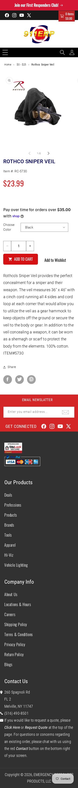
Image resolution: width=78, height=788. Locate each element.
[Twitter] (19, 379)
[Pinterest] (31, 379)
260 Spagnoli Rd (17, 692)
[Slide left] (29, 153)
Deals (8, 495)
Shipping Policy (15, 624)
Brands (9, 525)
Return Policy (14, 654)
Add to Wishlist (55, 260)
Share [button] (12, 367)
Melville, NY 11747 (18, 706)
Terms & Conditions (18, 634)
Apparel (10, 545)
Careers (9, 614)
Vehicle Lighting (16, 565)
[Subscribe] (65, 412)
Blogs (8, 664)
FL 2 (7, 699)
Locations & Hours (17, 604)
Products (10, 515)
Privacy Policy (14, 644)
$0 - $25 (21, 64)
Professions (12, 505)
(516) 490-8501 (16, 713)
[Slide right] (48, 153)
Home (7, 64)
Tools (8, 535)
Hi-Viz (8, 555)
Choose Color (9, 227)
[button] (66, 16)
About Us (11, 594)
